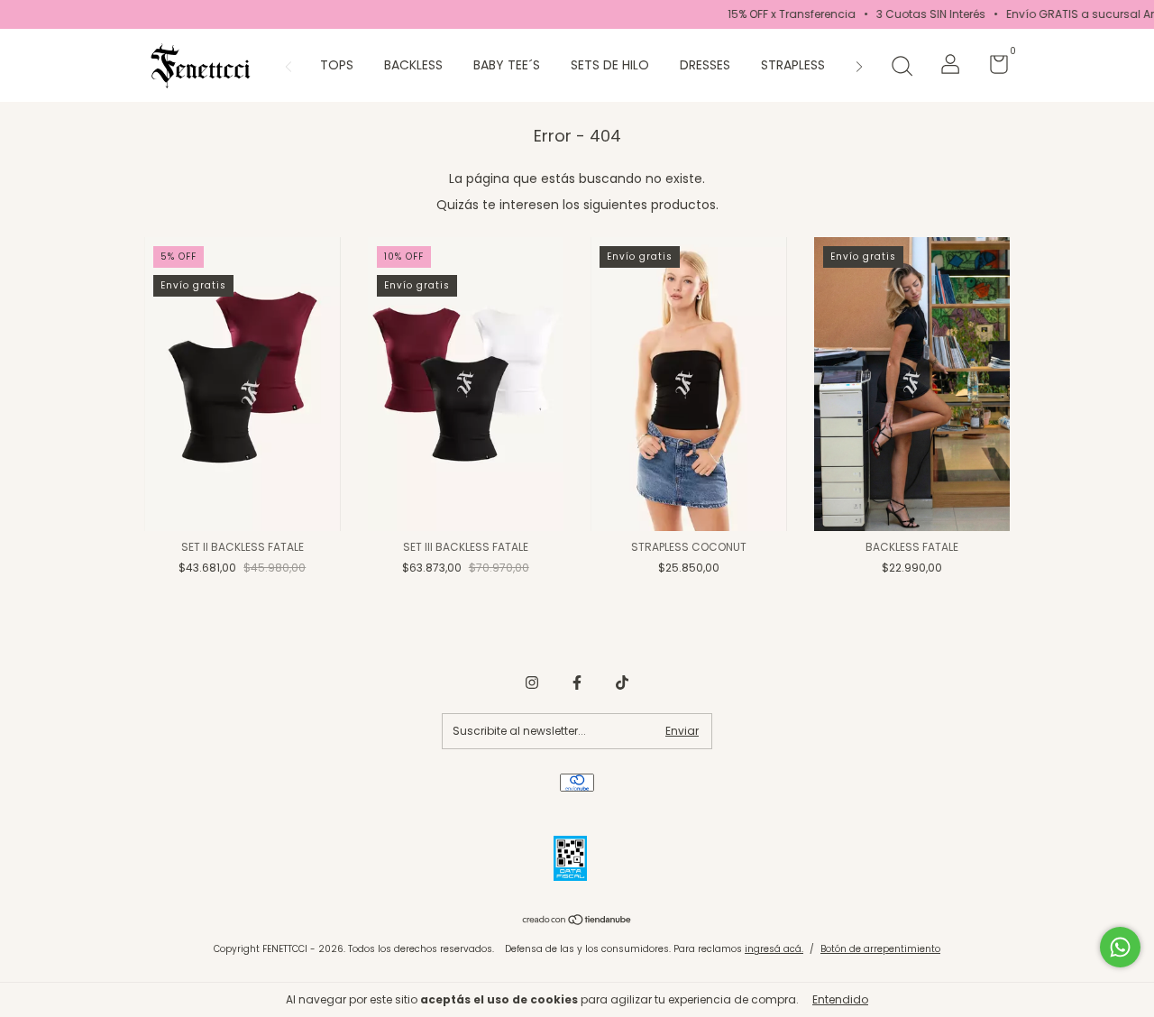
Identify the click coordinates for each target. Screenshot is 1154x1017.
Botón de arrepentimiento (880, 949)
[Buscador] (901, 67)
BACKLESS (413, 65)
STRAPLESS (793, 65)
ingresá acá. (774, 949)
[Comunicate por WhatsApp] (1120, 947)
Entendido (840, 999)
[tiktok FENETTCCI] (622, 682)
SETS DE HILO (610, 65)
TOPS (336, 65)
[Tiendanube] (577, 921)
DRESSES (705, 65)
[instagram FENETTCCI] (532, 682)
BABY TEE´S (506, 65)
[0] (992, 68)
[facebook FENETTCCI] (577, 682)
